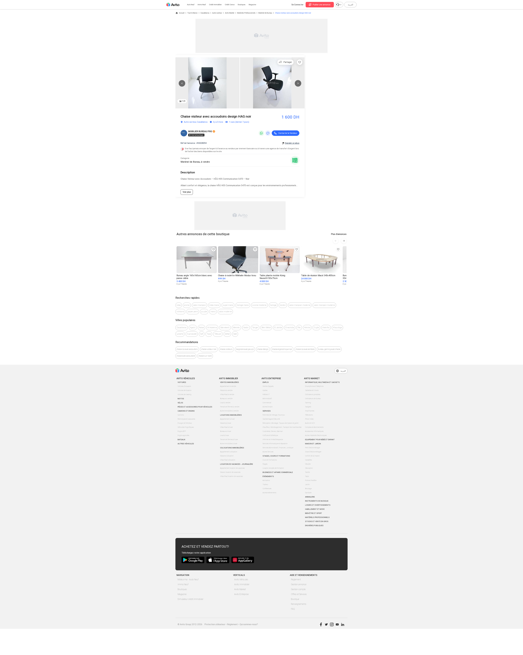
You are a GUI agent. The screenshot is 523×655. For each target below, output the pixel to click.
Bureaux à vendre (226, 399)
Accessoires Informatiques (314, 431)
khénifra (326, 327)
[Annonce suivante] (343, 240)
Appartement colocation (228, 452)
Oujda (316, 327)
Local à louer (224, 435)
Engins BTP (182, 431)
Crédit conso (230, 5)
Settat (227, 334)
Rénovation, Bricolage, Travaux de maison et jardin (281, 423)
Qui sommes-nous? (249, 624)
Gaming (308, 403)
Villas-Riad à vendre (227, 394)
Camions (181, 415)
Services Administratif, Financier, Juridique (278, 448)
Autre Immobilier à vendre (229, 411)
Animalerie (310, 497)
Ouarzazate (192, 334)
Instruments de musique (316, 501)
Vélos (180, 403)
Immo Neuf (183, 584)
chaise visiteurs (226, 349)
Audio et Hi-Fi (310, 423)
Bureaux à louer (225, 431)
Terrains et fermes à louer (229, 439)
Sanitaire (308, 493)
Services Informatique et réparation (275, 444)
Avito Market (229, 13)
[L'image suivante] (298, 83)
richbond (180, 311)
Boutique (295, 599)
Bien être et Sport (313, 513)
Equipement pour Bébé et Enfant (320, 440)
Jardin (307, 484)
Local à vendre (225, 403)
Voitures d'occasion (184, 386)
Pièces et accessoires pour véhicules (195, 407)
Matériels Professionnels (246, 13)
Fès (299, 327)
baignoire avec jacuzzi (245, 349)
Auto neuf (190, 5)
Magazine (252, 5)
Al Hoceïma (212, 327)
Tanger (255, 327)
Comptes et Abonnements (314, 427)
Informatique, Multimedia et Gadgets (322, 382)
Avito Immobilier (241, 584)
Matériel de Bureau (265, 13)
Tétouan (217, 334)
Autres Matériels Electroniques (316, 435)
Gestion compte (298, 589)
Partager (287, 62)
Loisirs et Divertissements (317, 505)
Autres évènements (269, 493)
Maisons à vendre (226, 390)
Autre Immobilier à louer (228, 444)
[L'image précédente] (182, 83)
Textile (307, 472)
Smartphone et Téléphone (314, 386)
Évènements (268, 476)
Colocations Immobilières (232, 448)
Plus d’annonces (338, 234)
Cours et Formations (270, 460)
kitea (179, 305)
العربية (350, 5)
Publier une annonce (321, 5)
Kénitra (307, 327)
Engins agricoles (183, 435)
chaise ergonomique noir (282, 349)
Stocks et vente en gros (316, 521)
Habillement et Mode (315, 509)
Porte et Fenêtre (310, 480)
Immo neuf (202, 5)
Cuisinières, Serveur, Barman (273, 431)
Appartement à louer (227, 419)
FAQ (293, 609)
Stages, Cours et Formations (276, 456)
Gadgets (308, 407)
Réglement (232, 624)
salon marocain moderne (299, 305)
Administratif (267, 399)
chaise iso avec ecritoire (305, 349)
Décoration (309, 468)
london (283, 305)
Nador (246, 327)
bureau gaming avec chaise (329, 349)
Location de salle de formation (273, 468)
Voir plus (187, 192)
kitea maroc (214, 305)
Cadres (265, 390)
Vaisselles (308, 460)
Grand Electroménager (313, 452)
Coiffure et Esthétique (270, 435)
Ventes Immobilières (229, 382)
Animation (266, 480)
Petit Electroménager (312, 448)
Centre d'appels (268, 386)
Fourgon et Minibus (185, 423)
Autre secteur (217, 13)
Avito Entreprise (241, 594)
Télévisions (309, 415)
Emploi (266, 382)
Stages (265, 464)
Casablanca (204, 13)
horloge (273, 305)
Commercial (267, 403)
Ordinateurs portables (312, 394)
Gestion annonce (298, 584)
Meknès (236, 327)
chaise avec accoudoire (186, 356)
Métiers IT (266, 394)
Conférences (267, 489)
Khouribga (337, 327)
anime (186, 305)
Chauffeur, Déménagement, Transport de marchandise (282, 427)
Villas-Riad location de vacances (231, 476)
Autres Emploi (268, 407)
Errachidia (289, 327)
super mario (228, 305)
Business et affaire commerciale (278, 472)
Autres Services (268, 452)
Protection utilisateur (214, 624)
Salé (235, 334)
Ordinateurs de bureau (313, 399)
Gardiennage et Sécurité (271, 419)
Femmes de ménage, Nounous (274, 415)
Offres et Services (299, 594)
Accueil (181, 13)
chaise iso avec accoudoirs (187, 349)
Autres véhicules (186, 444)
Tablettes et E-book (312, 390)
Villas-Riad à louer (226, 427)
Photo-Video (309, 419)
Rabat (201, 327)
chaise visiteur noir (208, 349)
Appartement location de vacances (232, 468)
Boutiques (241, 5)
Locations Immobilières (231, 415)
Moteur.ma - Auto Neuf (188, 579)
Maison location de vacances (230, 472)
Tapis (307, 476)
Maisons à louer (225, 423)
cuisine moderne (259, 305)
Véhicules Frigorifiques (186, 427)
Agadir (193, 327)
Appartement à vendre (228, 386)
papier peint (193, 311)
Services (267, 411)
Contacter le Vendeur (287, 133)
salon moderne (225, 311)
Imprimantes (309, 411)
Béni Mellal (266, 327)
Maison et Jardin (313, 444)
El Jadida (278, 327)
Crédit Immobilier (215, 5)
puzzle (204, 311)
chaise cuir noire (205, 356)
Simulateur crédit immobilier (190, 599)
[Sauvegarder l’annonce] (299, 62)
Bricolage (308, 489)
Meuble (308, 464)
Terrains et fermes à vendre (229, 407)
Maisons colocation (227, 456)
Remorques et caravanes (186, 419)
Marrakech (225, 327)
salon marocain (199, 305)
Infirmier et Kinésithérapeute (273, 439)
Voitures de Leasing (184, 394)
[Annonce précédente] (335, 240)
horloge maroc (243, 305)
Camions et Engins (186, 411)
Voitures (182, 382)
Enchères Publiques (314, 525)
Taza (209, 334)
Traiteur (265, 484)
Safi (201, 334)
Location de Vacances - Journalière (236, 464)
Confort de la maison (312, 456)
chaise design (262, 349)
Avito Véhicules (241, 579)
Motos (181, 399)
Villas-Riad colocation (227, 460)
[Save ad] (214, 249)
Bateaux (181, 440)
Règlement (296, 579)
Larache (180, 334)
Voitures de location (184, 390)
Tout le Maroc (192, 13)
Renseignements (298, 604)
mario (213, 311)
